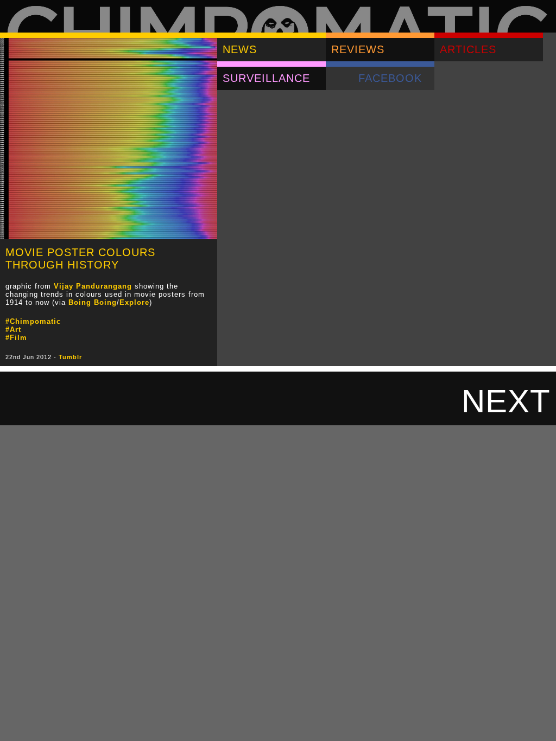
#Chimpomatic (33, 321)
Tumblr (70, 357)
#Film (16, 338)
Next (506, 401)
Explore (134, 302)
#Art (13, 329)
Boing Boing (92, 302)
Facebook (390, 78)
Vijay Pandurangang (93, 286)
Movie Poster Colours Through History (80, 258)
